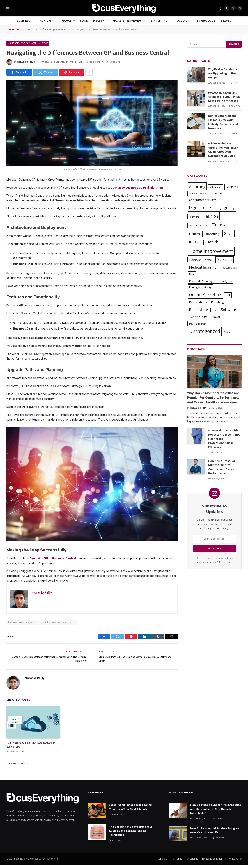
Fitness (194, 234)
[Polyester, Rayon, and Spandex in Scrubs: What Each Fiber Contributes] (196, 98)
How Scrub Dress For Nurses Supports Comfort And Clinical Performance (221, 467)
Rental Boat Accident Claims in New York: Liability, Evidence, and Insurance (223, 122)
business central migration (22, 622)
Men (192, 274)
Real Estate (198, 309)
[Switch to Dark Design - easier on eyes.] (220, 8)
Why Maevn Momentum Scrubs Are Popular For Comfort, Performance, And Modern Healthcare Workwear (214, 398)
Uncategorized (204, 331)
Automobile (215, 187)
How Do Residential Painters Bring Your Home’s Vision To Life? (215, 830)
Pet (228, 295)
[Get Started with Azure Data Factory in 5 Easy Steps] (33, 722)
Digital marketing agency (212, 207)
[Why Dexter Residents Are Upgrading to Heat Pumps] (196, 74)
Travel (226, 21)
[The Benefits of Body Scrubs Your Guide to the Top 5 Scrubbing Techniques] (97, 832)
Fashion (44, 21)
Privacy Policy (216, 561)
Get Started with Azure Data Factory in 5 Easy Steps (31, 744)
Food (84, 21)
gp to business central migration (58, 622)
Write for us (192, 858)
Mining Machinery (200, 287)
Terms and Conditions (212, 858)
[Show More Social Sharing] (89, 72)
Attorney (197, 186)
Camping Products (198, 193)
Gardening (211, 234)
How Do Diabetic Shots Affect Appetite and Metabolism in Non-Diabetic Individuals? (215, 809)
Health (99, 21)
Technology (205, 21)
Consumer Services (203, 200)
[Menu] (7, 8)
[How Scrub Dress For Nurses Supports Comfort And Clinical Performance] (196, 466)
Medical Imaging (202, 267)
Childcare (217, 193)
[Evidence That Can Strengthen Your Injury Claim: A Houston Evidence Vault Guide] (196, 149)
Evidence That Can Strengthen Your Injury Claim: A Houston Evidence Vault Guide (223, 149)
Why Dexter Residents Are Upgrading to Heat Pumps (223, 73)
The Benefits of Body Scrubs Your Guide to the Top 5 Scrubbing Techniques (130, 831)
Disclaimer (177, 858)
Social (181, 21)
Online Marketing (205, 294)
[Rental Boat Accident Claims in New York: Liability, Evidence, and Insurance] (196, 121)
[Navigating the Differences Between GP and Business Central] (92, 123)
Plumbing (217, 302)
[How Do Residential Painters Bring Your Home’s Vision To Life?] (178, 833)
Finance (65, 21)
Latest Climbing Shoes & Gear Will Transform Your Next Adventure (131, 807)
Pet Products (198, 302)
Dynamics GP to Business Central (53, 558)
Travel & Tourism (197, 323)
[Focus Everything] (124, 8)
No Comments (96, 62)
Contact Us (162, 858)
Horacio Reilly (25, 62)
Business (23, 21)
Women (228, 332)
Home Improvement (128, 21)
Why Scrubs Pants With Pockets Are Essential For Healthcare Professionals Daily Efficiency (225, 439)
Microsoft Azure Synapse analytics (28, 43)
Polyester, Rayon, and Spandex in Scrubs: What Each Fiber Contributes (224, 97)
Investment (195, 259)
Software (228, 309)
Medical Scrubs (229, 267)
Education (194, 216)
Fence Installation (198, 225)
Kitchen (209, 259)
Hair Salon (195, 242)
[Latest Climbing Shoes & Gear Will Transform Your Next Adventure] (97, 810)
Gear (228, 233)
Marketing (159, 21)
